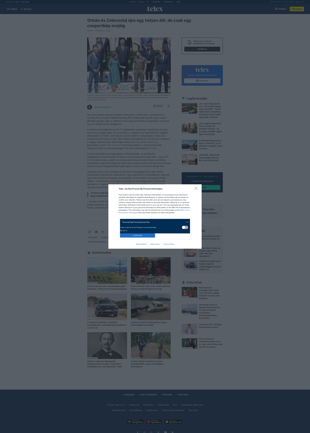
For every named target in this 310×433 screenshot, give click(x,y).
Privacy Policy (168, 244)
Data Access (155, 244)
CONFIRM (137, 235)
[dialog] (155, 216)
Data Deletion (141, 244)
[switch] (185, 227)
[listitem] (154, 222)
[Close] (197, 189)
